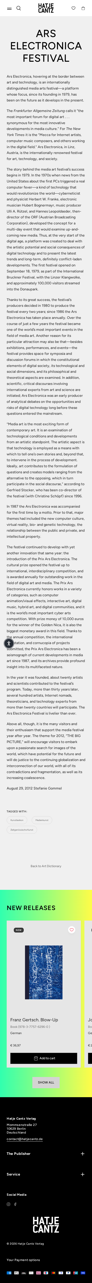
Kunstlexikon (16, 820)
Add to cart (47, 1058)
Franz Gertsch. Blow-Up (34, 1019)
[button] (9, 643)
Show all (46, 1082)
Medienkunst (42, 820)
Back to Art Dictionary (46, 866)
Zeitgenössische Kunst (21, 829)
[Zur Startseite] (46, 8)
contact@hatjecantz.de (25, 1139)
